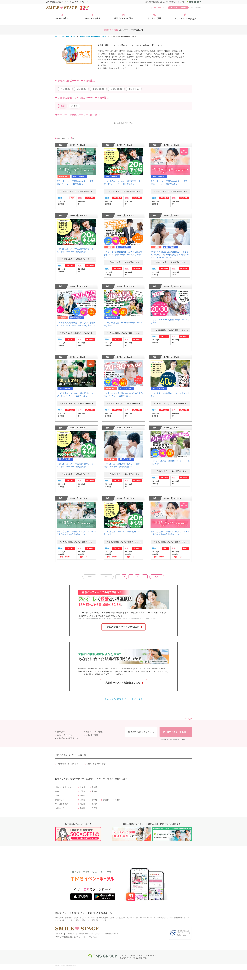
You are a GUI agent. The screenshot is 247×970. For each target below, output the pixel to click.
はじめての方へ (62, 18)
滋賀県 (82, 800)
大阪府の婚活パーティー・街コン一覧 (93, 36)
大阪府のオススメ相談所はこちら (122, 682)
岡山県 (82, 804)
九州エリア (59, 808)
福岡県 (82, 808)
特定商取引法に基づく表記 (90, 934)
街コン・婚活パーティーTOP (65, 36)
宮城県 (94, 787)
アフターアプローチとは (185, 19)
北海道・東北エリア (63, 787)
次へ (156, 577)
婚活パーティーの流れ (123, 18)
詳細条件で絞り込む (125, 123)
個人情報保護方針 (111, 934)
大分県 (94, 808)
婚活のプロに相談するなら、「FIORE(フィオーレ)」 (164, 2)
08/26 (81, 89)
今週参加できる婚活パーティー (68, 738)
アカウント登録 (179, 8)
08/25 (65, 89)
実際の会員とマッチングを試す (123, 627)
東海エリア (59, 796)
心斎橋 (74, 106)
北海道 (82, 787)
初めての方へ (62, 732)
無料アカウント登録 (176, 732)
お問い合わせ (196, 8)
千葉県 (82, 791)
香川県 (94, 804)
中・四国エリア (61, 804)
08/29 (98, 89)
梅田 (63, 106)
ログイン (160, 8)
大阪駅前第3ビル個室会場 (68, 764)
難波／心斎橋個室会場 (96, 764)
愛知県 (82, 796)
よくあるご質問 (154, 18)
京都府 (94, 800)
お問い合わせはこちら (141, 732)
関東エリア (59, 791)
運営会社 (58, 934)
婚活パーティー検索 (64, 735)
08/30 (116, 89)
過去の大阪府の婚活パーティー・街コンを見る (123, 699)
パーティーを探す (92, 18)
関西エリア (59, 800)
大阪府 (106, 800)
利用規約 (70, 934)
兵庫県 (117, 800)
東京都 (94, 791)
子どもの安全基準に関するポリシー (68, 937)
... (145, 577)
